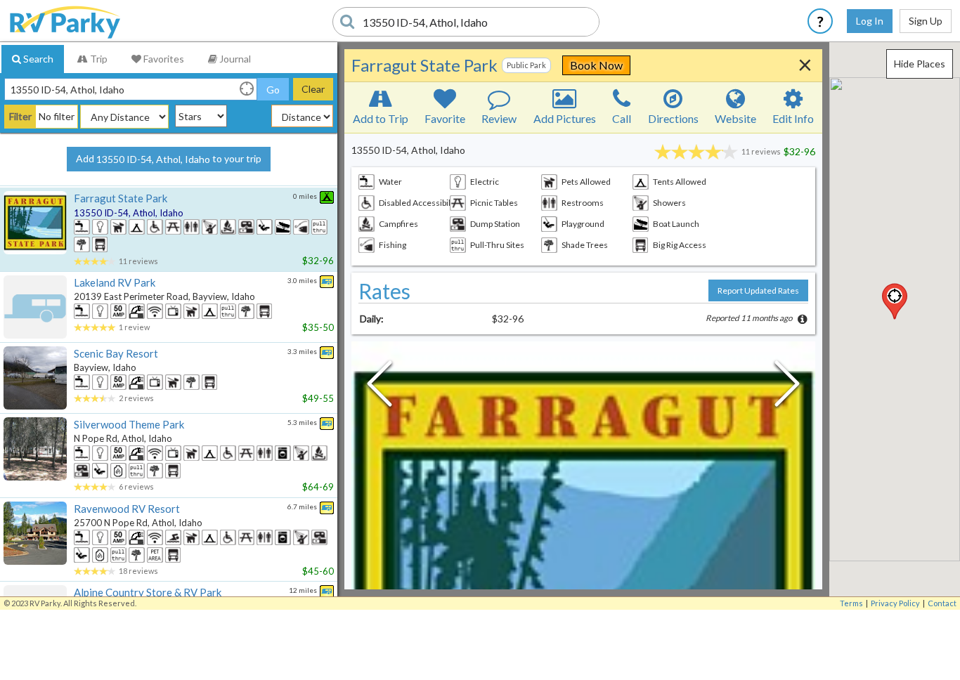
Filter (20, 116)
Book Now (596, 65)
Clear (313, 89)
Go (273, 90)
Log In (869, 21)
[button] (894, 301)
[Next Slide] (787, 387)
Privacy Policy (895, 603)
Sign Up (925, 21)
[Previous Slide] (379, 387)
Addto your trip (168, 158)
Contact (942, 603)
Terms (851, 603)
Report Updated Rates (758, 290)
